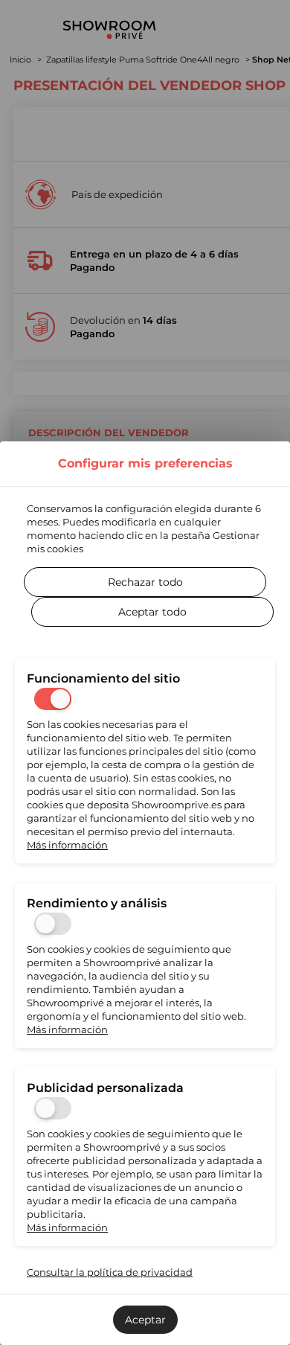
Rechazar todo (145, 582)
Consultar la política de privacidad (110, 1272)
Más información (67, 845)
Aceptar (145, 1319)
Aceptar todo (152, 612)
